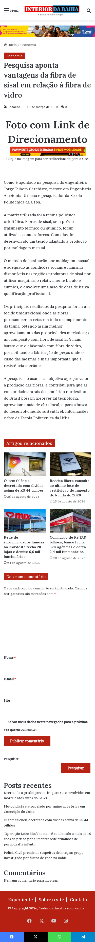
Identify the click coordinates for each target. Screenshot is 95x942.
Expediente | (23, 899)
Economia (28, 45)
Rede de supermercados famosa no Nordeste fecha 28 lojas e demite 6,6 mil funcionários (24, 547)
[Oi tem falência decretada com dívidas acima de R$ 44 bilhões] (25, 464)
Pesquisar (11, 759)
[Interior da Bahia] (52, 10)
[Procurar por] (88, 12)
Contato (78, 899)
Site (7, 700)
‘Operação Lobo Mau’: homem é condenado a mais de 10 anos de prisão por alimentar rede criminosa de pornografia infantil (47, 839)
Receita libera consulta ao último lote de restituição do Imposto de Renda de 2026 (70, 487)
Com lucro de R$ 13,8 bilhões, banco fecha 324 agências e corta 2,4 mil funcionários (68, 544)
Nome (10, 657)
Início (12, 45)
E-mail (10, 679)
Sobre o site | (54, 899)
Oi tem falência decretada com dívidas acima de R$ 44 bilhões (24, 485)
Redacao (14, 107)
